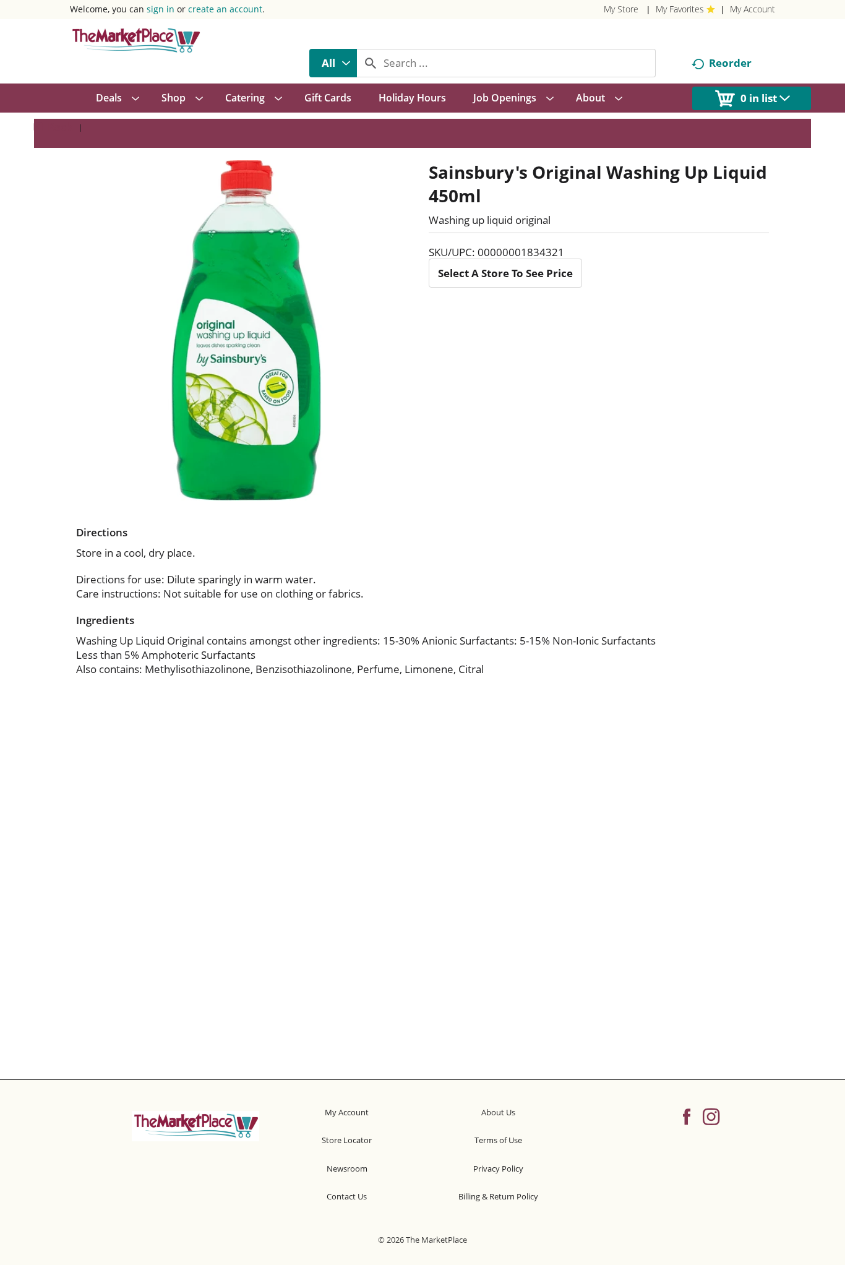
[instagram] (711, 1116)
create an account (225, 9)
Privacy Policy (498, 1168)
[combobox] (333, 63)
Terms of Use (498, 1140)
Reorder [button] (730, 63)
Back (59, 126)
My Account (752, 9)
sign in (160, 9)
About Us (498, 1112)
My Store (621, 9)
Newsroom (347, 1168)
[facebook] (686, 1116)
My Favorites (680, 9)
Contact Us (347, 1196)
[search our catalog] (370, 63)
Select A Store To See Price (505, 273)
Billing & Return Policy (498, 1196)
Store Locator (347, 1140)
